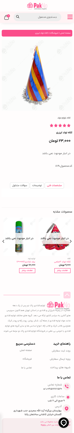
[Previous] (70, 248)
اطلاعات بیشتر (62, 270)
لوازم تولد (61, 118)
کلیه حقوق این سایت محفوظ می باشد (55, 421)
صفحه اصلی (65, 33)
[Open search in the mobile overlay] (37, 17)
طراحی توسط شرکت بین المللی (56, 425)
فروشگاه (54, 33)
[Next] (4, 248)
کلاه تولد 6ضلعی (62, 261)
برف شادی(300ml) (26, 261)
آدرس (58, 406)
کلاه (69, 118)
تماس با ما (26, 368)
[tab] (54, 185)
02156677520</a (52, 389)
